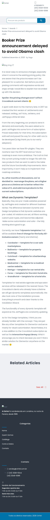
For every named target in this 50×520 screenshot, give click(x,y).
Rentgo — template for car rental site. (26, 269)
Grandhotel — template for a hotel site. (27, 276)
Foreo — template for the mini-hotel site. (28, 273)
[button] (41, 387)
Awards (12, 28)
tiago (30, 57)
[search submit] (41, 20)
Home (4, 28)
